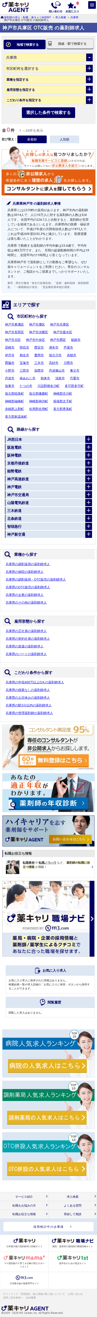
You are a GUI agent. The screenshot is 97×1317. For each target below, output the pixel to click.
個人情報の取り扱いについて (49, 1294)
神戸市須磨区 (38, 332)
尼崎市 (9, 347)
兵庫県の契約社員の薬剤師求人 (28, 638)
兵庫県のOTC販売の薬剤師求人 (28, 587)
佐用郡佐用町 (38, 408)
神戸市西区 (58, 339)
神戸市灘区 (37, 324)
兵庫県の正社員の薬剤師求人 (26, 631)
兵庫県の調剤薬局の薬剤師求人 (28, 564)
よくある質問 (72, 1205)
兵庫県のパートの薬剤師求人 (26, 654)
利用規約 (25, 1294)
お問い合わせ (75, 1294)
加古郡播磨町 (38, 393)
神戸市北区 (13, 339)
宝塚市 (24, 362)
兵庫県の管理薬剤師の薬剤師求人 (29, 713)
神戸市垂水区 (62, 332)
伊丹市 (9, 355)
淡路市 (60, 378)
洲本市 (53, 347)
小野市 (9, 370)
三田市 (24, 370)
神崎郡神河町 (38, 401)
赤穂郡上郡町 (14, 408)
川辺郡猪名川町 (48, 385)
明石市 (24, 347)
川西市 (68, 362)
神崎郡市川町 (62, 393)
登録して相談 (72, 1214)
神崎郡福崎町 (14, 401)
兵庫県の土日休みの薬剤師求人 (28, 697)
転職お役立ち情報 (24, 1214)
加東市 (9, 385)
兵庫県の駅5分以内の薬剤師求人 (29, 705)
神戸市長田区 (14, 332)
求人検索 (60, 17)
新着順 (32, 139)
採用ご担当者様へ (13, 1297)
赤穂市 (71, 355)
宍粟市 (74, 378)
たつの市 (26, 385)
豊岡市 (39, 355)
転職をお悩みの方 (24, 1205)
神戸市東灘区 (14, 324)
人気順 (64, 139)
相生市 (24, 355)
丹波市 (9, 378)
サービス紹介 (24, 1196)
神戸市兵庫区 (59, 324)
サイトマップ (10, 1294)
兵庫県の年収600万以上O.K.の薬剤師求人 (35, 682)
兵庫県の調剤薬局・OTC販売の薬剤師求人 (36, 579)
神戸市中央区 (35, 339)
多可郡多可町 (74, 385)
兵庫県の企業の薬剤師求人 (25, 594)
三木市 (39, 362)
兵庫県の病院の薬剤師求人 (25, 571)
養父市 (74, 370)
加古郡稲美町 (14, 393)
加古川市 (55, 355)
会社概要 (31, 1297)
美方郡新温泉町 (16, 416)
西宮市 (39, 347)
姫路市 (76, 339)
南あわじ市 (27, 378)
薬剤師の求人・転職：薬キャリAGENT (27, 17)
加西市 (39, 370)
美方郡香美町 (62, 408)
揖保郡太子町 (62, 401)
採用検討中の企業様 (48, 1226)
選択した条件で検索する (48, 112)
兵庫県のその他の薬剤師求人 (26, 602)
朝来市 (45, 378)
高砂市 (53, 362)
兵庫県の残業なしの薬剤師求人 (28, 689)
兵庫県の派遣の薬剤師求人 (25, 646)
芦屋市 (68, 347)
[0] (72, 7)
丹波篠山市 (57, 370)
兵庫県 (74, 17)
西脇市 (9, 362)
